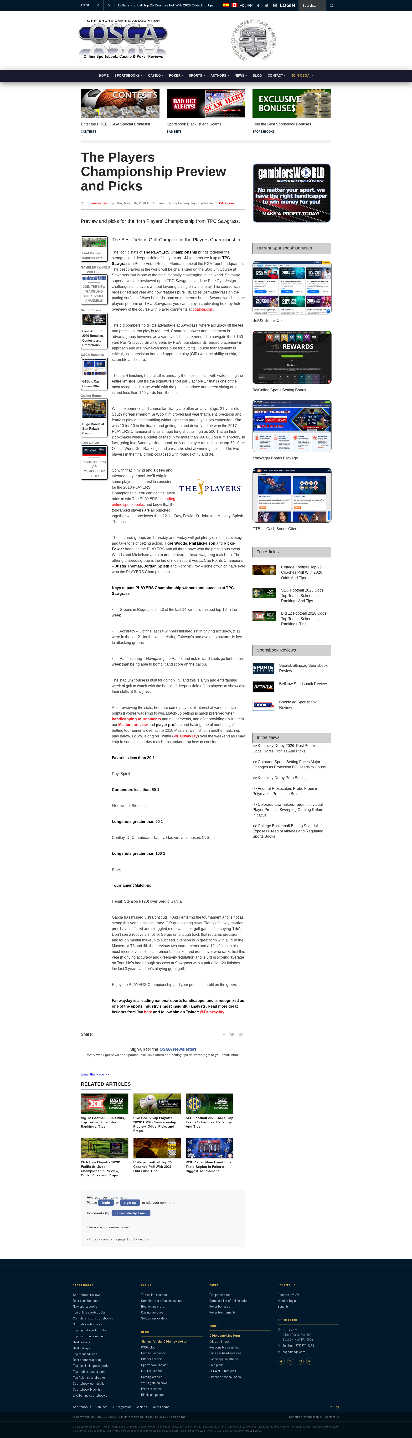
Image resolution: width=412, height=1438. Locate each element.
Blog (257, 75)
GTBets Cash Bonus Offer (274, 529)
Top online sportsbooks (89, 1312)
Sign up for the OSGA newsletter (164, 1341)
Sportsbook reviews (87, 1295)
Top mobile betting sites (89, 1371)
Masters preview (133, 725)
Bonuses (101, 1406)
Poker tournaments (222, 1312)
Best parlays (81, 1348)
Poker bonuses (219, 1306)
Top (336, 1406)
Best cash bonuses (86, 1301)
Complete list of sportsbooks (93, 1318)
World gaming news (154, 1383)
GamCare (254, 1430)
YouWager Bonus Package (275, 458)
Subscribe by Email (131, 1213)
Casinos (141, 1406)
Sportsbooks (127, 75)
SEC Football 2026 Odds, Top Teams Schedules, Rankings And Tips (302, 595)
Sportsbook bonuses (87, 1324)
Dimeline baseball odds (225, 1377)
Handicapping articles (224, 1359)
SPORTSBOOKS (263, 131)
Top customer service (88, 1336)
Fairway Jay (98, 203)
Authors (219, 75)
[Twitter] (290, 1361)
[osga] (122, 59)
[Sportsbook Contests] (120, 103)
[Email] (300, 1361)
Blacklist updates (153, 1395)
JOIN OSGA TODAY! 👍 (136, 5)
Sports (195, 75)
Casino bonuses (152, 1312)
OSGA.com (225, 203)
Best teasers (81, 1342)
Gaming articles (151, 1377)
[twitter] (266, 5)
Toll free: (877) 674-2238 (298, 1346)
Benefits (283, 1306)
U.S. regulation (122, 1406)
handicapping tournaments (136, 719)
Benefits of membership (305, 1416)
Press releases (151, 1389)
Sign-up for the (163, 1049)
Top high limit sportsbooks (91, 1366)
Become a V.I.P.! (288, 1295)
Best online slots (152, 1306)
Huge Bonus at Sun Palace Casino (93, 428)
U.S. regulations (152, 1371)
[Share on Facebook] (223, 1034)
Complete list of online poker (229, 1301)
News (239, 75)
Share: (87, 1034)
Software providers (154, 1318)
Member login (287, 1301)
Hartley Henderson (153, 1353)
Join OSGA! (301, 75)
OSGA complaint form (224, 1335)
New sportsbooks (85, 1306)
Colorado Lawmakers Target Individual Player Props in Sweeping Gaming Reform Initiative (288, 809)
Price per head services (225, 1353)
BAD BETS (174, 131)
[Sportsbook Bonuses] (291, 103)
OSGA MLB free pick (222, 1371)
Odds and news (219, 1341)
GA (201, 1430)
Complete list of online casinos (162, 1301)
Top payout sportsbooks (90, 1330)
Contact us (332, 1416)
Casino (154, 75)
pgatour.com (202, 309)
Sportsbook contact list (89, 1383)
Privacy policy (153, 1416)
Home (104, 75)
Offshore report (151, 1359)
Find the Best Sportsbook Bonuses (281, 124)
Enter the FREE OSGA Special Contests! (115, 124)
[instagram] (274, 5)
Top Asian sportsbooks (89, 1377)
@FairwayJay (185, 736)
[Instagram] (309, 1361)
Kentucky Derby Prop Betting (282, 778)
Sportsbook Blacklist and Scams (194, 124)
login (106, 1202)
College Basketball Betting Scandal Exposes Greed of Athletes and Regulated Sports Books (287, 831)
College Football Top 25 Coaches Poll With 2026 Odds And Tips (301, 572)
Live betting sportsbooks (90, 1395)
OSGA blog (148, 1347)
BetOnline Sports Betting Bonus (279, 390)
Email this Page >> (95, 1074)
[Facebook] (281, 1361)
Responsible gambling (224, 1347)
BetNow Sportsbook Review (303, 684)
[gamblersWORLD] (291, 222)
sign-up (130, 1202)
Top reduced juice (85, 1354)
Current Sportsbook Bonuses (284, 248)
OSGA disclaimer (176, 1416)
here (148, 1012)
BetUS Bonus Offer (268, 320)
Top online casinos (154, 1295)
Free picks (216, 1365)
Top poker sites (220, 1295)
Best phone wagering (87, 1360)
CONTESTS (88, 131)
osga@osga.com (294, 1352)
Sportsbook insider (154, 1365)
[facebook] (258, 5)
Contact (275, 75)
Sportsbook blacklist (87, 1389)
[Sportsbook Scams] (206, 103)
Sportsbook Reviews (276, 650)
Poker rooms (160, 1406)
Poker (175, 75)
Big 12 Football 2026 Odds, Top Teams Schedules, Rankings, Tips (304, 618)
